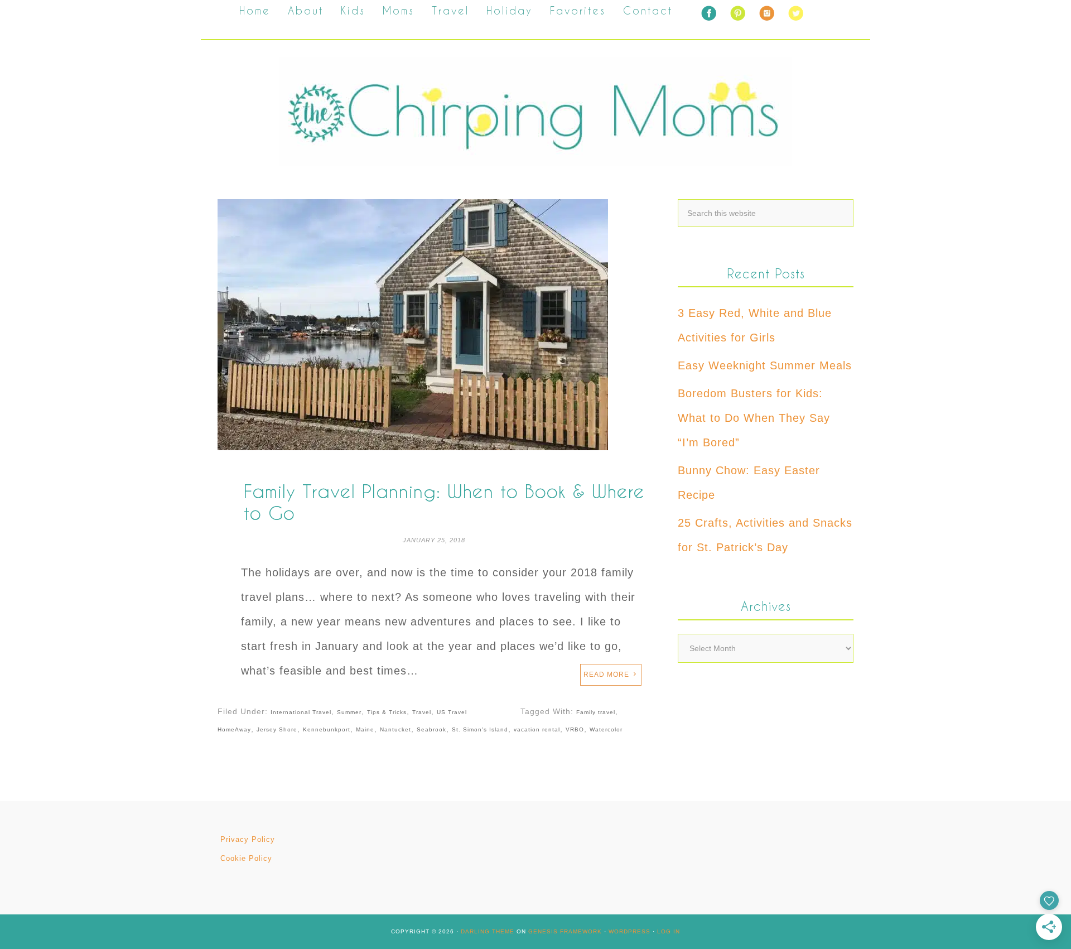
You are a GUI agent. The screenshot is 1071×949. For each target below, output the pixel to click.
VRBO (575, 729)
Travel (421, 712)
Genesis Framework (565, 931)
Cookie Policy (246, 858)
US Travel (452, 712)
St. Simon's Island (480, 729)
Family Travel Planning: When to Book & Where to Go (444, 502)
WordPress (629, 931)
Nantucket (395, 729)
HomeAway (234, 729)
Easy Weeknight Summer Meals (765, 365)
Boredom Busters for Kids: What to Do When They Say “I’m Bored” (754, 418)
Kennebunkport (326, 729)
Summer (349, 712)
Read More (606, 674)
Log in (668, 931)
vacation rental (537, 729)
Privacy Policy (247, 839)
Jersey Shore (277, 729)
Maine (365, 729)
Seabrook (431, 729)
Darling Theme (487, 931)
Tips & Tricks (387, 712)
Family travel (595, 712)
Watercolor (606, 729)
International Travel (301, 712)
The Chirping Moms (535, 111)
